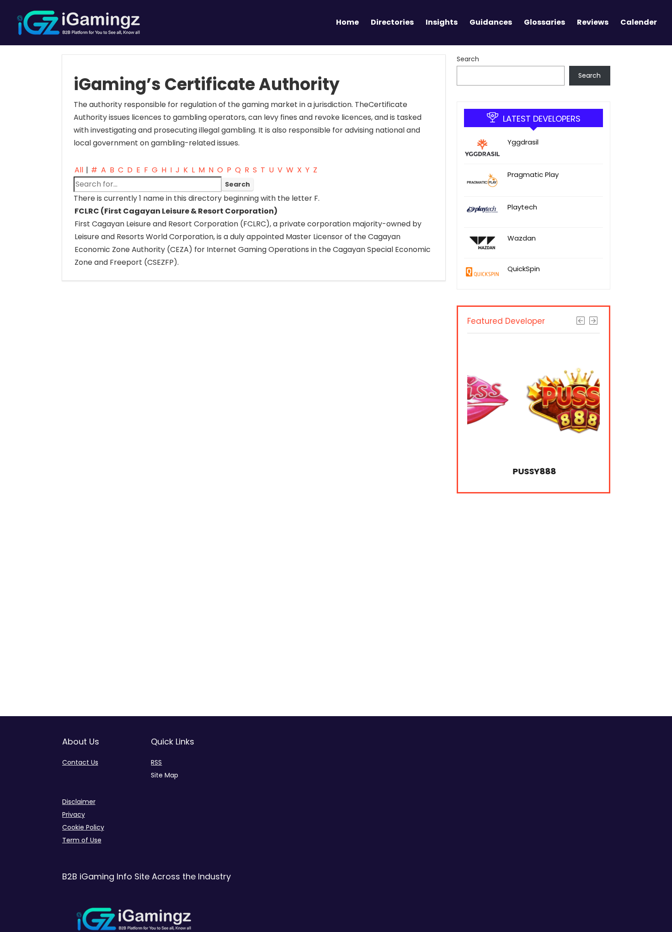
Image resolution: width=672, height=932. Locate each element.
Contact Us (80, 762)
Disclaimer (79, 801)
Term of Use (81, 840)
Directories (392, 22)
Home (347, 22)
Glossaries (544, 22)
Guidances (490, 22)
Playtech (522, 207)
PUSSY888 (491, 471)
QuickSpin (523, 268)
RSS (156, 762)
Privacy (73, 814)
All (79, 170)
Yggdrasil (523, 142)
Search (468, 59)
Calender (638, 22)
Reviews (592, 22)
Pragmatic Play (533, 174)
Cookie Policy (83, 827)
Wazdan (521, 238)
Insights (442, 22)
